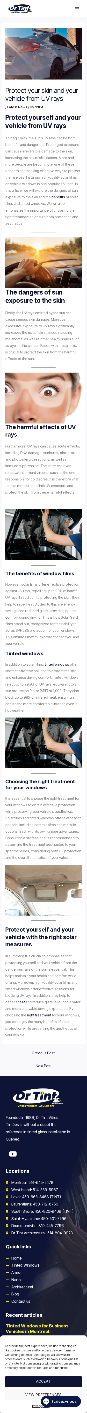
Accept (43, 1381)
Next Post (43, 1066)
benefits (58, 197)
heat (21, 1002)
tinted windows (57, 664)
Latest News (17, 107)
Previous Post (43, 1053)
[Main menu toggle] (77, 9)
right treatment (39, 1015)
